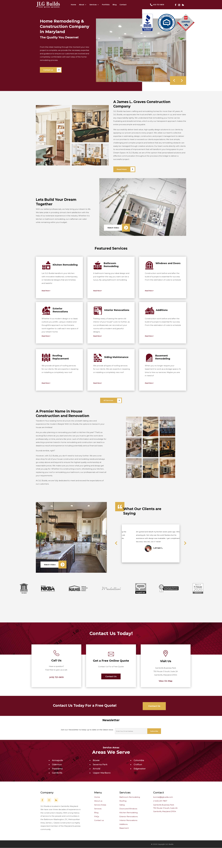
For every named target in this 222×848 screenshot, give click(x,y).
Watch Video (113, 228)
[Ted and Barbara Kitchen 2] (141, 81)
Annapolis (57, 760)
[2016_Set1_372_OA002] (134, 477)
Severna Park (100, 764)
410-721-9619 (158, 5)
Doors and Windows (128, 809)
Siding (122, 805)
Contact (123, 5)
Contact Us (111, 676)
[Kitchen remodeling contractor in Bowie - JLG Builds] (150, 477)
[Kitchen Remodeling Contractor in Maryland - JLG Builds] (150, 436)
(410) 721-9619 (56, 677)
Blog (115, 5)
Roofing (122, 801)
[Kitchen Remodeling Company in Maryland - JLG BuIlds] (167, 436)
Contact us (48, 70)
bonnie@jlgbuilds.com (163, 797)
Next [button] (122, 561)
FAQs (96, 816)
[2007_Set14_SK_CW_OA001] (167, 456)
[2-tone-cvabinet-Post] (134, 456)
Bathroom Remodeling (129, 797)
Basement (124, 828)
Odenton (57, 764)
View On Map (165, 681)
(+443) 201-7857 (160, 801)
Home (73, 5)
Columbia (139, 760)
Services (93, 5)
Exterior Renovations (128, 816)
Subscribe (154, 731)
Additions (123, 824)
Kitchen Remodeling (128, 812)
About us (98, 801)
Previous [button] (122, 526)
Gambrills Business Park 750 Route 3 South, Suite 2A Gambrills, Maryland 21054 (165, 808)
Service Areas (111, 747)
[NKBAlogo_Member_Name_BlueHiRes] (167, 477)
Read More (122, 169)
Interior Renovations (128, 820)
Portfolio (106, 5)
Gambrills (57, 773)
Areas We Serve (111, 752)
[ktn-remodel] (134, 436)
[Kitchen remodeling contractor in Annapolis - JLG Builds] (150, 456)
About (81, 5)
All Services (108, 400)
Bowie (96, 760)
